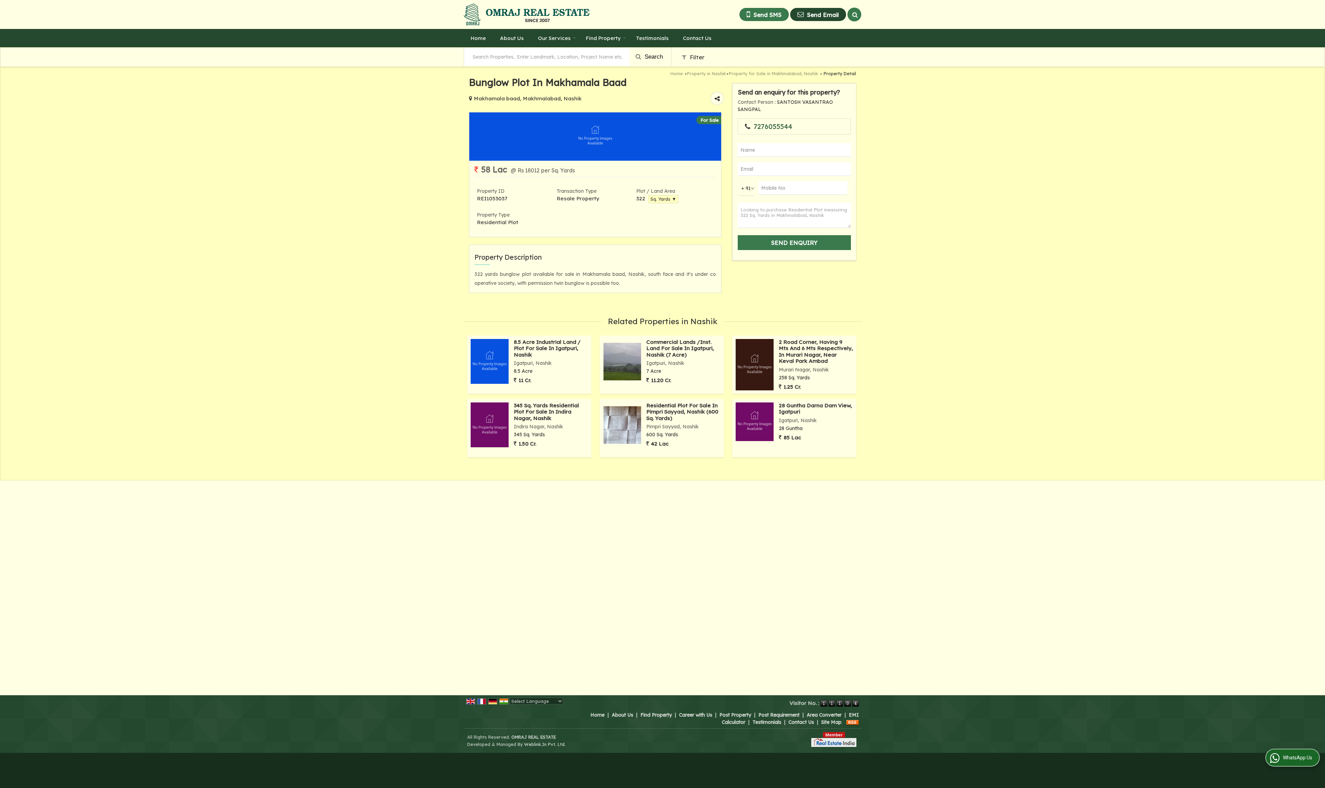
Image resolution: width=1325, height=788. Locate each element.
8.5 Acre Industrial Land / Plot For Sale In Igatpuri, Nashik (547, 348)
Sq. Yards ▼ (663, 199)
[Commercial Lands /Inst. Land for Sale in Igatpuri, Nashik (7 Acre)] (622, 361)
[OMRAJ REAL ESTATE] (527, 14)
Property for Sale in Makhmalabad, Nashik (773, 73)
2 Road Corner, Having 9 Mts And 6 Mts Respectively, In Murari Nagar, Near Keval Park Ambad (816, 351)
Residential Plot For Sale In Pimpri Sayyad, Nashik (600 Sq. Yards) (682, 411)
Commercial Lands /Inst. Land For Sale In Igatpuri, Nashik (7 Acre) (680, 348)
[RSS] (852, 722)
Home (478, 38)
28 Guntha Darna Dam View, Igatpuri (815, 408)
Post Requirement (778, 715)
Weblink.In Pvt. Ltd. (545, 744)
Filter (696, 57)
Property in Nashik (706, 73)
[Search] (854, 14)
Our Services (554, 38)
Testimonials (652, 38)
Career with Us (695, 715)
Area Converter (824, 715)
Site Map (831, 722)
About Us (512, 38)
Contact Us (697, 38)
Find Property (603, 38)
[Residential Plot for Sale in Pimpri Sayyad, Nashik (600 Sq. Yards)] (622, 425)
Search (653, 56)
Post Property (735, 715)
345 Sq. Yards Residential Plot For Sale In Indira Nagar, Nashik (546, 411)
